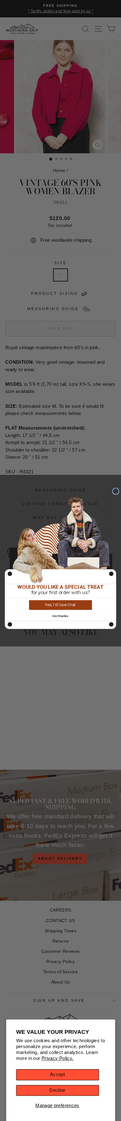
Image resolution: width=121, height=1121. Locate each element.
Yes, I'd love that (60, 604)
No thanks (60, 616)
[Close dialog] (116, 491)
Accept (57, 1074)
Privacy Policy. (58, 1058)
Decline (57, 1090)
